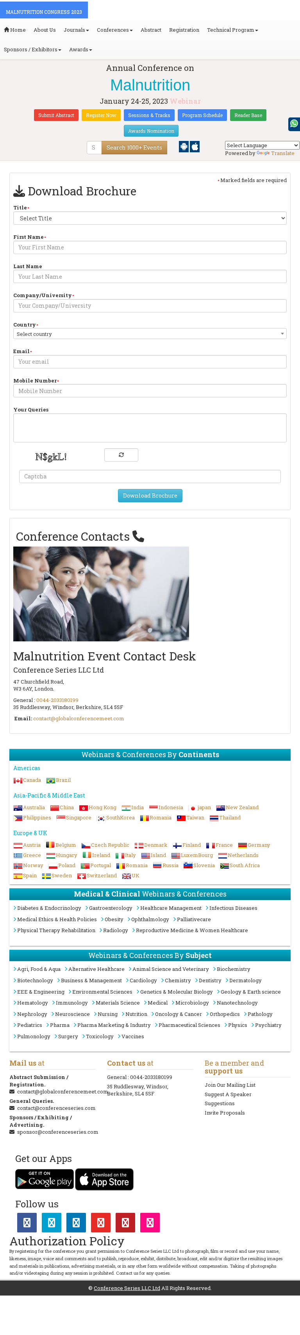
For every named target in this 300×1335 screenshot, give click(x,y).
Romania (160, 817)
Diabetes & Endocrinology (49, 907)
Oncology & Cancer (178, 1013)
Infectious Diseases (233, 907)
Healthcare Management (171, 907)
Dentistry (210, 980)
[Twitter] (51, 1224)
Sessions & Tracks (149, 115)
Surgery (68, 1036)
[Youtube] (101, 1224)
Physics (237, 1024)
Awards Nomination (151, 131)
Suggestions (220, 1103)
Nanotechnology (237, 1002)
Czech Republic (110, 844)
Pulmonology (33, 1036)
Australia (34, 807)
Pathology (260, 1013)
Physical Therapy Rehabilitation (56, 930)
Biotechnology (35, 980)
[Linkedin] (76, 1224)
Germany (259, 844)
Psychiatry (268, 1024)
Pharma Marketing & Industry (114, 1024)
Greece (32, 855)
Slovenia (204, 865)
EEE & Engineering (40, 991)
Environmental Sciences (102, 991)
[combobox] (150, 333)
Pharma (60, 1024)
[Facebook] (27, 1224)
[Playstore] (184, 146)
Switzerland (102, 875)
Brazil (63, 779)
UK (135, 875)
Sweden (62, 875)
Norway (33, 865)
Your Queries (30, 409)
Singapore (78, 817)
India (137, 807)
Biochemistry (233, 968)
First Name (28, 236)
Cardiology (143, 980)
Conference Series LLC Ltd (127, 1288)
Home (17, 29)
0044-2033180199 (57, 700)
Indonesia (171, 807)
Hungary (66, 855)
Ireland (101, 855)
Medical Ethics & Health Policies (57, 919)
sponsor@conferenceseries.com (57, 1131)
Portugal (100, 865)
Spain (30, 875)
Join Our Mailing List (230, 1084)
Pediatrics (29, 1024)
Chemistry (178, 980)
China (67, 807)
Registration (184, 29)
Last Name (27, 266)
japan (204, 807)
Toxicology (100, 1036)
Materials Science (118, 1002)
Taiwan (195, 817)
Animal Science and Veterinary (170, 968)
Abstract (151, 29)
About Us (45, 29)
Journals (74, 29)
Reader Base (248, 115)
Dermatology (245, 980)
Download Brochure (150, 495)
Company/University (42, 295)
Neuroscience (72, 1013)
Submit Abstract (56, 115)
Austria (32, 844)
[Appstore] (195, 146)
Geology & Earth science (251, 991)
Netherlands (243, 855)
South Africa (245, 865)
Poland (66, 865)
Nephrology (32, 1013)
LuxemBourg (197, 855)
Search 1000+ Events (134, 147)
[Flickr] (150, 1224)
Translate (283, 153)
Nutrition (136, 1013)
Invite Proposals (225, 1112)
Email (21, 351)
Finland (191, 844)
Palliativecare (194, 919)
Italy (130, 855)
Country (24, 324)
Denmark (156, 844)
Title (20, 207)
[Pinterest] (125, 1224)
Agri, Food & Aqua (39, 968)
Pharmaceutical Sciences (189, 1024)
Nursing (108, 1013)
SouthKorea (120, 817)
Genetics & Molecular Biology (176, 991)
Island (158, 855)
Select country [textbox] (34, 333)
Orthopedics (225, 1013)
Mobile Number (35, 380)
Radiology (115, 930)
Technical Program (230, 29)
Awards (78, 49)
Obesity (114, 919)
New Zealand (242, 807)
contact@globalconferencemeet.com (78, 718)
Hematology (32, 1002)
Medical (158, 1002)
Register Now (101, 115)
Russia (170, 865)
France (224, 844)
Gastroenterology (110, 907)
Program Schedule (202, 115)
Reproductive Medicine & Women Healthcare (192, 930)
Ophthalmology (150, 919)
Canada (32, 779)
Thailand (230, 817)
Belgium (65, 844)
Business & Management (91, 980)
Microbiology (192, 1002)
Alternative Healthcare (96, 968)
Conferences (113, 29)
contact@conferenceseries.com (56, 1107)
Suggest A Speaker (228, 1094)
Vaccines (132, 1036)
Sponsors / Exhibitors (30, 49)
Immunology (72, 1002)
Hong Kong (102, 807)
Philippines (37, 817)
